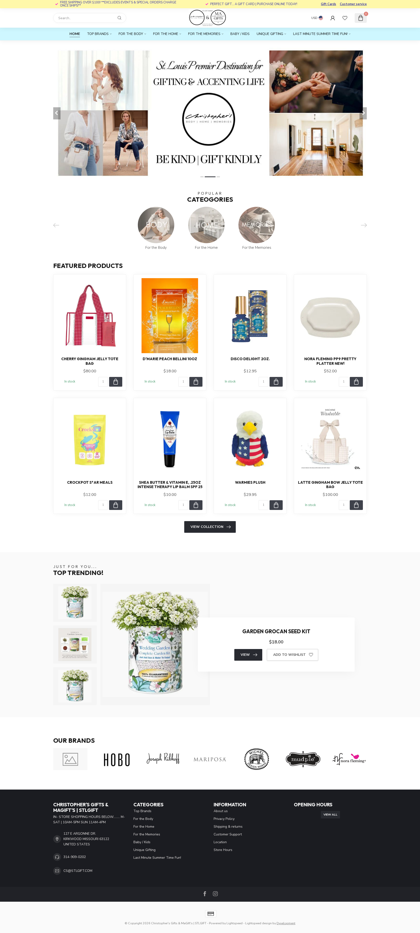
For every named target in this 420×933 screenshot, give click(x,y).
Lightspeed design (258, 923)
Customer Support (228, 834)
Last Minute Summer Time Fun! (320, 34)
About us (221, 811)
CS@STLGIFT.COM (77, 870)
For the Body (131, 34)
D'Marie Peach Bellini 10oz (170, 359)
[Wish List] (344, 18)
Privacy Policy (224, 818)
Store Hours (223, 850)
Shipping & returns (228, 826)
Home (75, 34)
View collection (207, 527)
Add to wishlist (289, 654)
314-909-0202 (74, 857)
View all (330, 814)
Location (220, 842)
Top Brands (98, 34)
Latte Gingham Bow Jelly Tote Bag (330, 484)
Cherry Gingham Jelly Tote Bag (89, 361)
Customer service (353, 4)
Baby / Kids (240, 34)
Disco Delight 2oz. (250, 359)
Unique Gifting (270, 34)
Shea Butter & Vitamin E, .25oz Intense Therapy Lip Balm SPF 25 (170, 484)
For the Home (165, 34)
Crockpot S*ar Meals (90, 482)
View (245, 654)
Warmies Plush (250, 482)
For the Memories (204, 34)
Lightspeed (235, 923)
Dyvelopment (286, 923)
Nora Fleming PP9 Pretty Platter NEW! (330, 361)
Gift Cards (328, 4)
